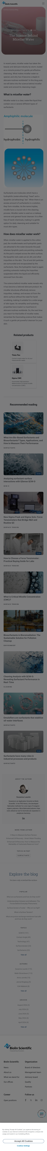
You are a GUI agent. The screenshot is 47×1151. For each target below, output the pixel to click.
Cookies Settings (23, 1146)
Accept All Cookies (23, 1141)
